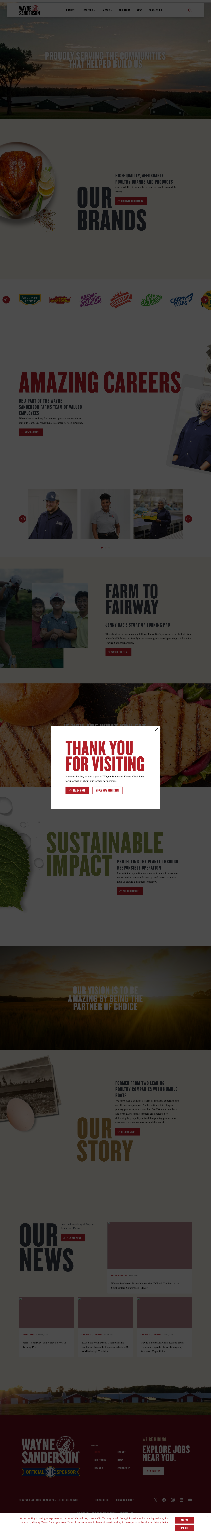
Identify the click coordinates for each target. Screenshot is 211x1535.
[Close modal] (156, 729)
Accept (184, 1520)
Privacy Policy (161, 1522)
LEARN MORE (79, 790)
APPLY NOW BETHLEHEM (107, 790)
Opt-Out (184, 1528)
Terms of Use (73, 1522)
